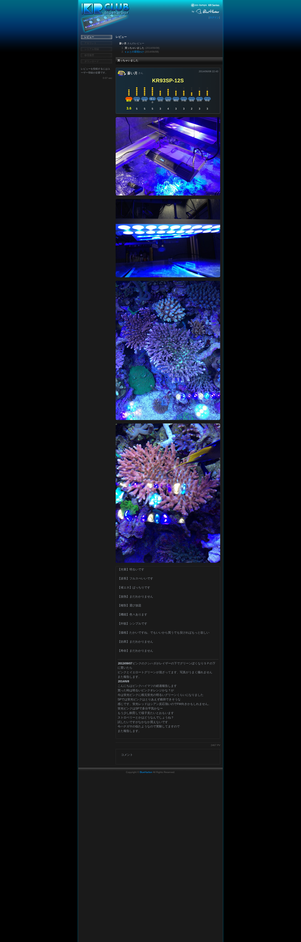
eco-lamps (199, 5)
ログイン (214, 17)
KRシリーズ (214, 5)
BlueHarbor (207, 11)
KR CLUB (103, 9)
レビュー (89, 37)
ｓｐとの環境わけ (134, 51)
